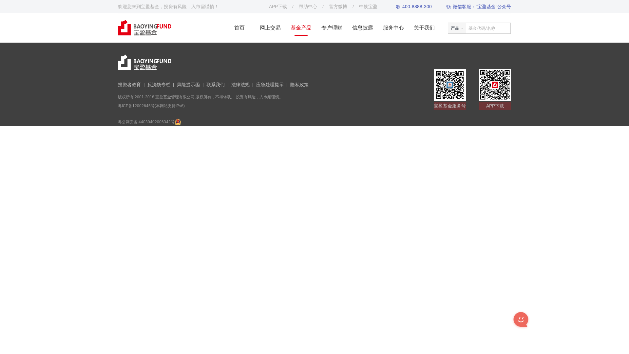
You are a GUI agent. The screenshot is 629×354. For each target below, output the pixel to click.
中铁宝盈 (368, 6)
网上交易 (270, 27)
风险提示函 (188, 84)
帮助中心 (308, 6)
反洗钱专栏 (158, 84)
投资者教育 (129, 84)
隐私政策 (299, 84)
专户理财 (331, 27)
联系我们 (215, 84)
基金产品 (301, 27)
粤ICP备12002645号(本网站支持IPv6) (151, 106)
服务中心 (393, 27)
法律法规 (240, 84)
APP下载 (278, 6)
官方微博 (338, 6)
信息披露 (362, 27)
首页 (239, 27)
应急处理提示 (270, 84)
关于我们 (424, 27)
